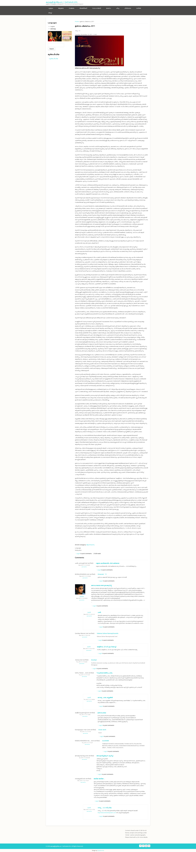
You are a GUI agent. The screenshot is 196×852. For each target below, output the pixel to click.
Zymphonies (100, 850)
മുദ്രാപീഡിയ (53, 58)
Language (78, 548)
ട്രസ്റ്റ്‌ (50, 13)
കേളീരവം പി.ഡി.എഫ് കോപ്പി (106, 647)
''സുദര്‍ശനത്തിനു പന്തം (104, 673)
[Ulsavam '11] (99, 66)
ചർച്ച (117, 8)
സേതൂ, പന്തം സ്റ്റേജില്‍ (105, 697)
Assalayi (94, 660)
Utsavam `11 (102, 574)
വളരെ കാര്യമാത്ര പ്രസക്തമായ (107, 563)
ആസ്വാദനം (90, 545)
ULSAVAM (105, 741)
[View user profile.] (80, 594)
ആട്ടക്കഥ (61, 8)
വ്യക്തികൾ (83, 8)
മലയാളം (53, 29)
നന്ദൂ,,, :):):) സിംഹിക (104, 808)
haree (82, 596)
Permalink (84, 566)
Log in (78, 553)
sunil (89, 612)
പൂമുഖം (50, 8)
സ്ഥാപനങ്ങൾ (96, 8)
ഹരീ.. (99, 612)
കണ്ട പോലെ (101, 713)
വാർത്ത (138, 8)
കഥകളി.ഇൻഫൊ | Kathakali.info (61, 2)
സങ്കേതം (71, 8)
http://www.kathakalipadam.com (107, 812)
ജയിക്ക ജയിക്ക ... (99, 779)
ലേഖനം (108, 8)
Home (77, 21)
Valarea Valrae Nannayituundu (107, 633)
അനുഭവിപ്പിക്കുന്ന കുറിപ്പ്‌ (104, 756)
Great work (102, 730)
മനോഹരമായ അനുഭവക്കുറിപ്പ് (101, 585)
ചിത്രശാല (127, 8)
